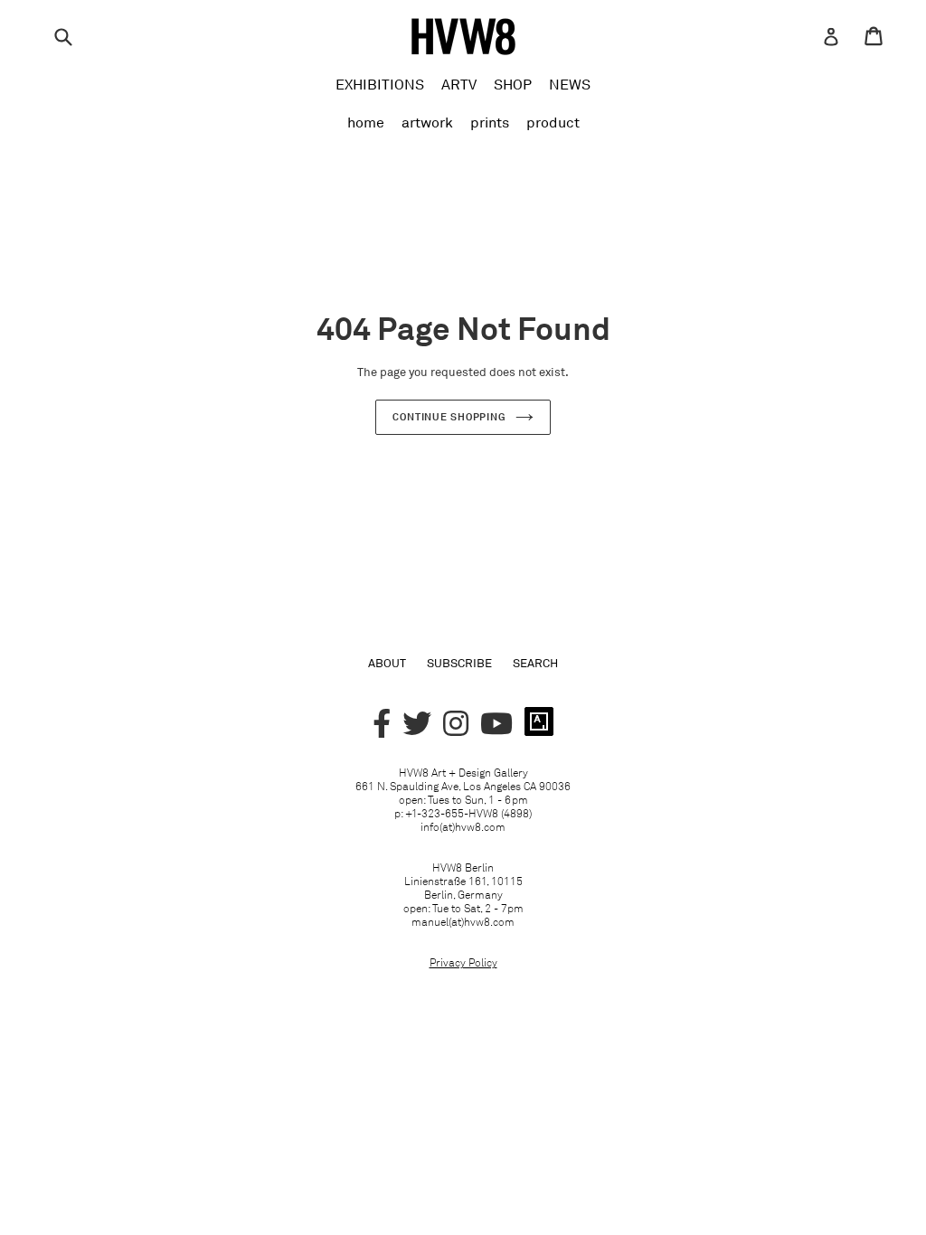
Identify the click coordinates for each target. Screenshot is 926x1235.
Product (553, 122)
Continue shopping (449, 416)
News (570, 84)
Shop (513, 84)
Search (535, 662)
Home (365, 122)
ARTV (459, 84)
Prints (489, 122)
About (387, 662)
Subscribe (459, 662)
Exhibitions (379, 84)
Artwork (427, 122)
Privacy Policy (463, 962)
